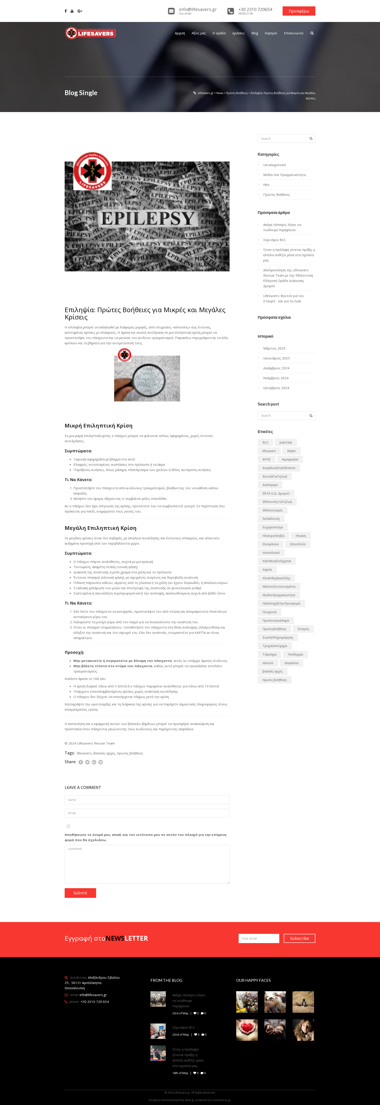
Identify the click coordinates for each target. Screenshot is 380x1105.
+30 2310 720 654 (94, 1001)
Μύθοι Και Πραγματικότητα (284, 174)
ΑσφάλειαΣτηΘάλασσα (279, 468)
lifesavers (84, 753)
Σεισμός (303, 629)
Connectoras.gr (221, 1100)
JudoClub (286, 442)
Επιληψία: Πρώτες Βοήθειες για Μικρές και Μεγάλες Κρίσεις (145, 313)
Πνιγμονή (269, 612)
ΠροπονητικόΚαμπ (276, 620)
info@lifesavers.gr (93, 995)
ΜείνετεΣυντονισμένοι (279, 586)
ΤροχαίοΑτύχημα (275, 646)
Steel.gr (189, 1100)
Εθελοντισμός (273, 510)
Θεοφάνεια (271, 544)
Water (291, 451)
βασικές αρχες (104, 753)
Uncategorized (274, 165)
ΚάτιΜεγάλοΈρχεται (277, 561)
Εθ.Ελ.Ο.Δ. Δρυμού (276, 493)
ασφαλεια (291, 663)
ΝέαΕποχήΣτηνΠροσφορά (281, 603)
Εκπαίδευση (271, 518)
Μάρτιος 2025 (274, 348)
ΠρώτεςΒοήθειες (274, 629)
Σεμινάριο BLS (274, 239)
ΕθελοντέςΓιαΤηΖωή (277, 502)
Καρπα (267, 569)
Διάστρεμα (270, 485)
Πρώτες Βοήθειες (276, 194)
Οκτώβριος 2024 (276, 388)
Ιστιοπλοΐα (297, 544)
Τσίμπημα (269, 654)
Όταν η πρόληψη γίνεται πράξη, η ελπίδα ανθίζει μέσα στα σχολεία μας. (289, 254)
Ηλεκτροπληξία (273, 536)
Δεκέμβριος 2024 (276, 368)
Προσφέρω (299, 11)
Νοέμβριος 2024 (276, 378)
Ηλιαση (301, 536)
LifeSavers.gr (182, 1092)
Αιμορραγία (290, 459)
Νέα (266, 184)
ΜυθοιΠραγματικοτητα (279, 595)
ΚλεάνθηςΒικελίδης (276, 578)
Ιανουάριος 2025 (276, 358)
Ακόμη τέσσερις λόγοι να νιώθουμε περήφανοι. (188, 1000)
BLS (265, 442)
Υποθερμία (295, 654)
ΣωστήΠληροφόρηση (278, 637)
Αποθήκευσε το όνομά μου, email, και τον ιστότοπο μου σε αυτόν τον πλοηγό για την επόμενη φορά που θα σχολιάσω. (145, 837)
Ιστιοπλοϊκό (271, 553)
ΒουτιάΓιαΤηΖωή (275, 476)
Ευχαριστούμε (273, 527)
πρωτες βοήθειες (130, 753)
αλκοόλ (268, 663)
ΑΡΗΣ (267, 459)
